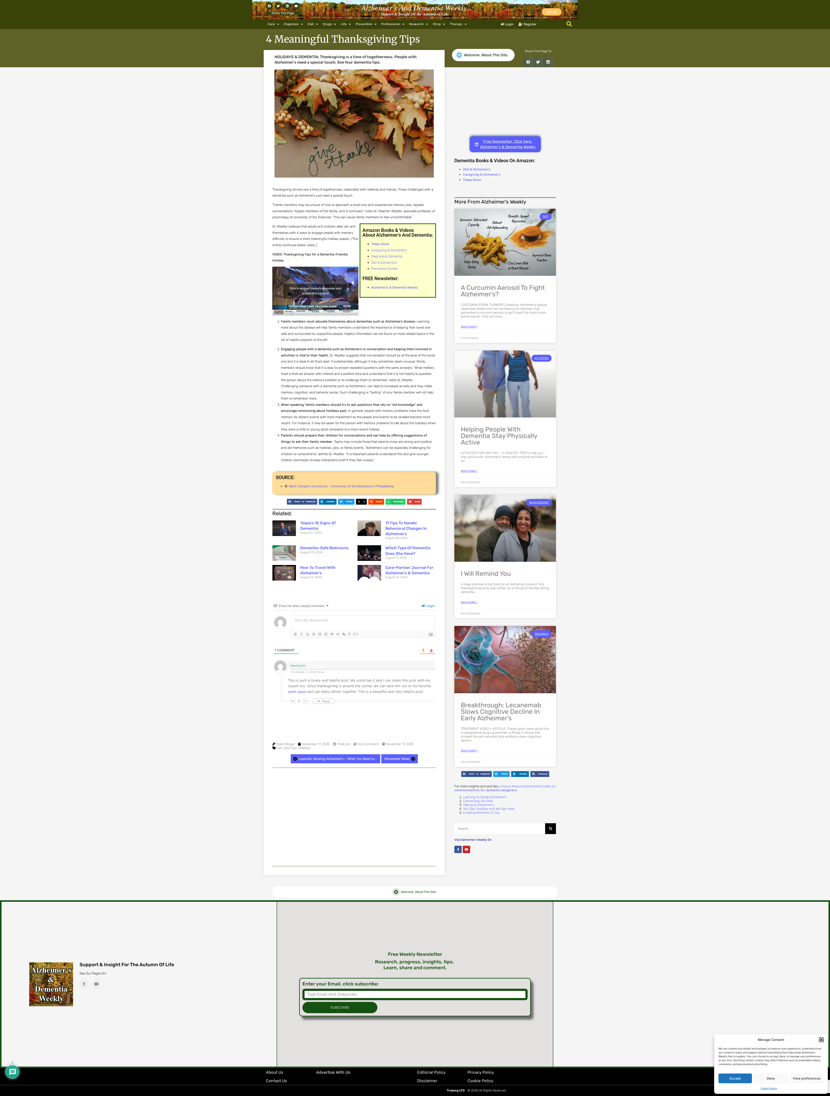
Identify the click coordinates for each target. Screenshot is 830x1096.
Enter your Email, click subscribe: (340, 984)
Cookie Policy (769, 1088)
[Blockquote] (332, 634)
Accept (735, 1078)
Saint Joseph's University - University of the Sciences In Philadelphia (341, 486)
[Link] (344, 634)
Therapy (456, 24)
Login (430, 606)
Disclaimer (427, 1080)
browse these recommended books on (504, 788)
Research (416, 24)
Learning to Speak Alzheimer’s (484, 797)
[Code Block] (338, 634)
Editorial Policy (431, 1072)
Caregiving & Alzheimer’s (389, 250)
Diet (311, 24)
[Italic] (301, 634)
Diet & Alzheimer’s (384, 263)
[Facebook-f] (458, 849)
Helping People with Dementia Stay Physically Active (499, 435)
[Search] (550, 828)
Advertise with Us (333, 1072)
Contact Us (276, 1080)
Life (344, 24)
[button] (821, 1040)
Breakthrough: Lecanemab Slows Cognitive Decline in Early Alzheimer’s (501, 711)
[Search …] (569, 24)
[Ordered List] (320, 634)
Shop (437, 24)
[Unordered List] (326, 634)
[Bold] (295, 634)
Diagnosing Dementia (386, 256)
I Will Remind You (486, 574)
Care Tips (290, 748)
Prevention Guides (384, 269)
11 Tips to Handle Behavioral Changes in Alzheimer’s (406, 528)
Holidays (304, 748)
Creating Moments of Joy (481, 813)
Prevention (364, 24)
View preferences (807, 1078)
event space (297, 692)
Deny (771, 1078)
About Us (274, 1072)
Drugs (327, 24)
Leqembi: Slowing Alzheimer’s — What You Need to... (338, 759)
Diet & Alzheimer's (476, 169)
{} (349, 633)
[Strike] (314, 634)
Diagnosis (291, 24)
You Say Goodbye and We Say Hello (488, 809)
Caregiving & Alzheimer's (482, 175)
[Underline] (308, 634)
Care (271, 24)
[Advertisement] (354, 817)
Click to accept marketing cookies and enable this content (315, 291)
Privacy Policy (481, 1072)
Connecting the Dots (478, 801)
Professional (390, 24)
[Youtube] (466, 849)
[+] (355, 633)
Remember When (397, 759)
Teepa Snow (472, 180)
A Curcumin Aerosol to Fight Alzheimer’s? (503, 291)
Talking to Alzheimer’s (478, 805)
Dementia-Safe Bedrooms (324, 548)
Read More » (469, 326)
